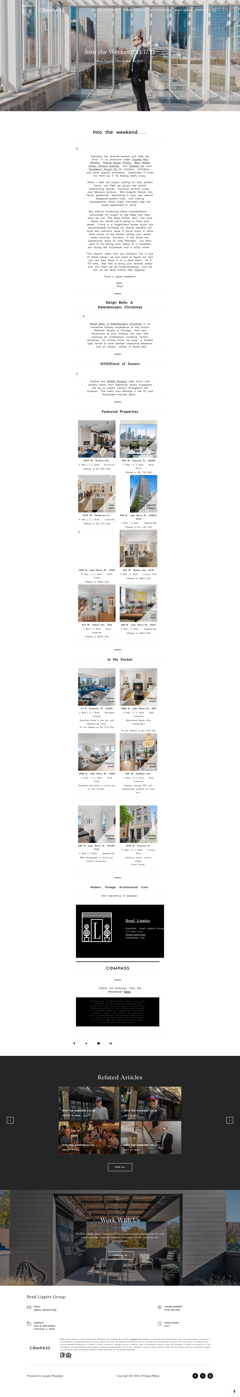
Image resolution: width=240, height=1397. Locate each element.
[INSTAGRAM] (203, 1376)
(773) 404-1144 (172, 1310)
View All (120, 1167)
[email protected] (136, 934)
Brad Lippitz (138, 920)
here (127, 991)
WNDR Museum (117, 381)
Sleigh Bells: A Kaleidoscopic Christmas (116, 323)
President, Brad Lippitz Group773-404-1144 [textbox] (145, 933)
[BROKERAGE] (210, 1376)
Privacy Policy (150, 1375)
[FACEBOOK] (195, 1376)
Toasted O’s (136, 166)
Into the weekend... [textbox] (120, 132)
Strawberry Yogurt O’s (103, 169)
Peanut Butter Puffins (117, 162)
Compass (134, 1339)
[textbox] (119, 221)
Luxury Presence (52, 1375)
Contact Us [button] (120, 1255)
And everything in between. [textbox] (120, 895)
